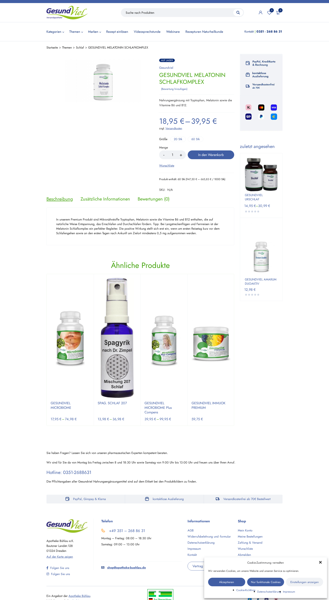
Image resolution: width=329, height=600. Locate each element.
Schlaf (80, 47)
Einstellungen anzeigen (304, 582)
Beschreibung (59, 199)
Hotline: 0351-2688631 (68, 472)
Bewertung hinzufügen (174, 89)
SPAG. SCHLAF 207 (112, 403)
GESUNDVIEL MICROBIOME (61, 405)
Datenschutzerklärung (269, 592)
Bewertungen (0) (153, 199)
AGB (191, 530)
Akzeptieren (226, 582)
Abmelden (244, 555)
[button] (321, 562)
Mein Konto (245, 530)
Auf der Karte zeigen (59, 556)
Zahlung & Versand (250, 542)
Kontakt (249, 31)
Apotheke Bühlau (79, 596)
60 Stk (195, 139)
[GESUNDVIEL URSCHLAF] (261, 174)
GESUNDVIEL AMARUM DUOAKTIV (260, 281)
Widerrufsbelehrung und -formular (209, 536)
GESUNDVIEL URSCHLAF (254, 197)
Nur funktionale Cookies (265, 582)
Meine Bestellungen (250, 536)
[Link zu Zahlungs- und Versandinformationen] (261, 93)
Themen (67, 47)
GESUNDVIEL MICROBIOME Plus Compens (158, 408)
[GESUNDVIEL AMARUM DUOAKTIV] (261, 249)
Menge (163, 148)
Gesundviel (166, 68)
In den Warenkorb (211, 154)
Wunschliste (271, 10)
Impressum (289, 592)
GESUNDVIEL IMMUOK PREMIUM (208, 405)
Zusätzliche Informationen (105, 199)
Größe (163, 139)
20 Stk (178, 139)
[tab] (59, 199)
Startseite (52, 47)
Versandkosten (173, 128)
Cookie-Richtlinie (245, 590)
